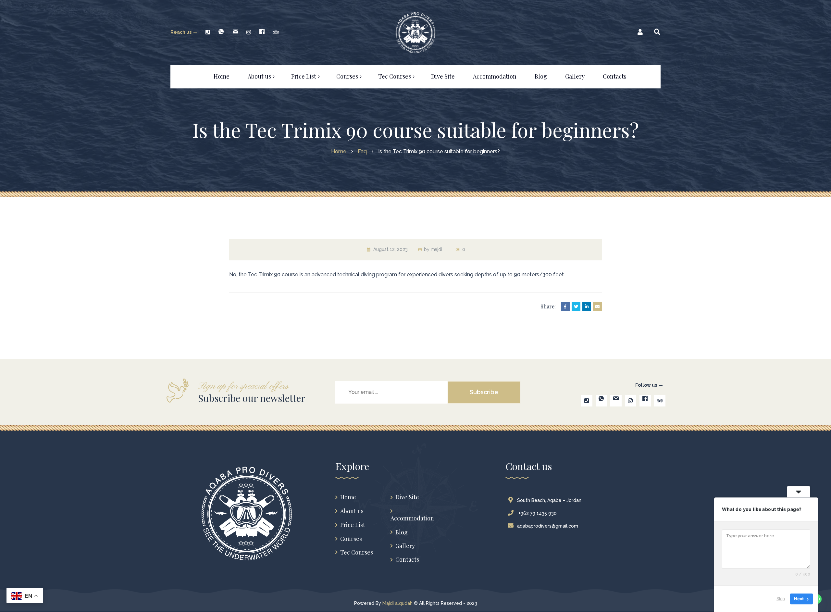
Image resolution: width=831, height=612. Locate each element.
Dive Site (407, 497)
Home (348, 497)
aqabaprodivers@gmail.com (547, 526)
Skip (780, 598)
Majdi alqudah (397, 603)
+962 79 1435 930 (537, 513)
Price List (352, 525)
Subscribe (484, 392)
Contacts (407, 559)
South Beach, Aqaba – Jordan (549, 500)
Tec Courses (356, 552)
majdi (436, 249)
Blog (401, 532)
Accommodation (412, 518)
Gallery (405, 546)
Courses (351, 539)
